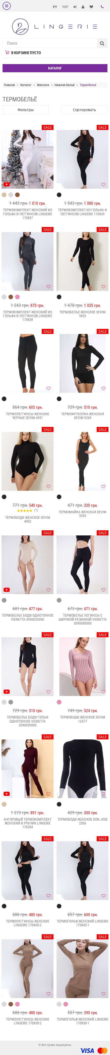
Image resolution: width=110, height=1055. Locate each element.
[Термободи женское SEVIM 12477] (82, 666)
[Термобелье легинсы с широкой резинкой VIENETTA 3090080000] (82, 564)
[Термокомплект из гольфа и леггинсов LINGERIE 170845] (82, 159)
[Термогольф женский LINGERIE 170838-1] (82, 968)
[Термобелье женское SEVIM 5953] (82, 261)
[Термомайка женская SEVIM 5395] (82, 461)
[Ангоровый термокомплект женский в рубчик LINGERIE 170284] (27, 768)
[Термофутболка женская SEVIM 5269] (82, 363)
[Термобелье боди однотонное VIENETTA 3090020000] (27, 564)
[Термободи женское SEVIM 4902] (27, 461)
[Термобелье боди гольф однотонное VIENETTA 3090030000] (27, 666)
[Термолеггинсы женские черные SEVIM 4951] (27, 363)
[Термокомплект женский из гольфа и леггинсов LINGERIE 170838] (27, 261)
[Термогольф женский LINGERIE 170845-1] (82, 870)
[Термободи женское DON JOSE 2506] (82, 768)
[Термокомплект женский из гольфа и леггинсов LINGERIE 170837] (27, 159)
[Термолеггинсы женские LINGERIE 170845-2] (27, 870)
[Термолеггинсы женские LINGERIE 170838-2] (27, 968)
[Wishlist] (48, 184)
